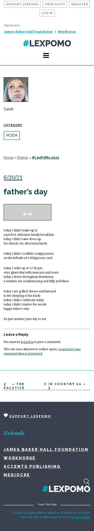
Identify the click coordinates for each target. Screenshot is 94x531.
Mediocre (17, 475)
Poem (11, 135)
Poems (22, 157)
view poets (55, 4)
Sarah (9, 109)
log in (47, 13)
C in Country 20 (63, 384)
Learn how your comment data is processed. (42, 351)
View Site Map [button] (47, 504)
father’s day (26, 191)
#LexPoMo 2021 (45, 157)
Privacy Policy (80, 517)
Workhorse (67, 31)
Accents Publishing (32, 466)
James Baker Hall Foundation (28, 31)
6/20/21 (13, 177)
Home (8, 157)
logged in (27, 342)
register (79, 4)
